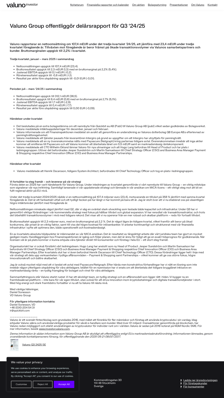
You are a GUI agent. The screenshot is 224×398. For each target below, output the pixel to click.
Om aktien (138, 5)
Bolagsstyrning (157, 5)
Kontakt (212, 5)
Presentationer (179, 5)
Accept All (64, 384)
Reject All (43, 384)
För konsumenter (193, 386)
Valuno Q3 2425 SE (34, 344)
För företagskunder (195, 383)
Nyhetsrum (77, 5)
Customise (21, 384)
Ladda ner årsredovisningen (200, 380)
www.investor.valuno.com (54, 329)
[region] (43, 374)
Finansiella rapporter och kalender (108, 5)
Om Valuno (197, 5)
